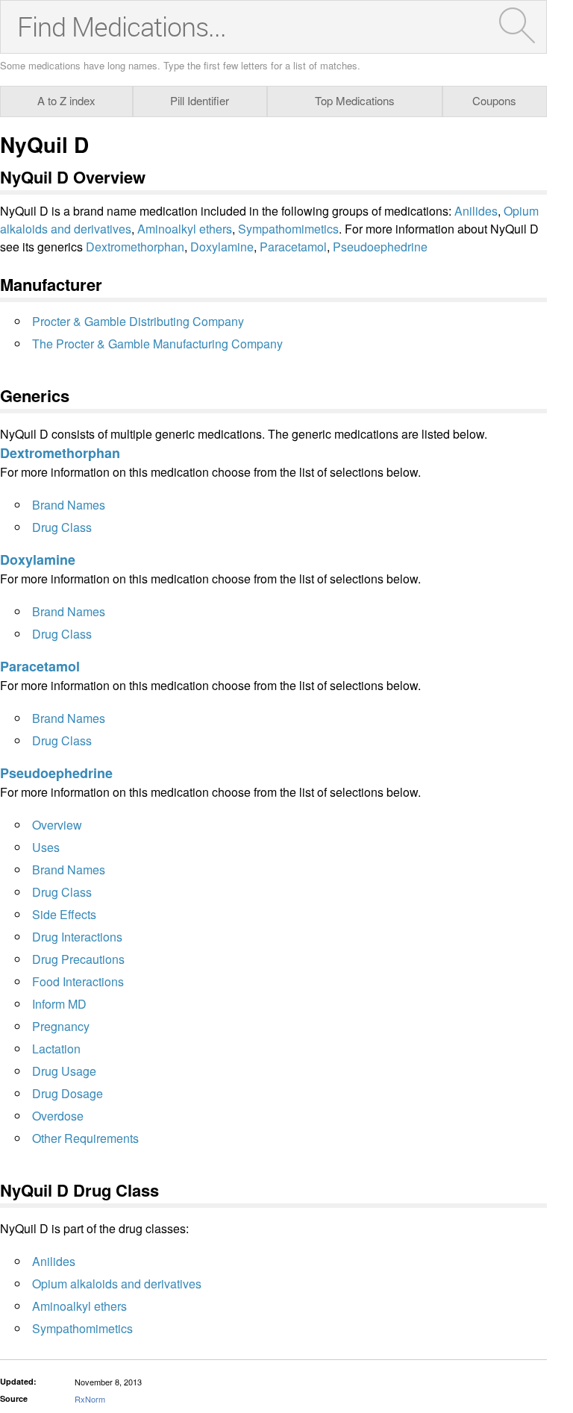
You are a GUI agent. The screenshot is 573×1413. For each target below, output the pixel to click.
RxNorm (90, 1399)
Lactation (56, 1048)
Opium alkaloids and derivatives (116, 1283)
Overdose (58, 1115)
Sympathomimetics (288, 228)
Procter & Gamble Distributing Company (138, 321)
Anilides (476, 210)
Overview (57, 824)
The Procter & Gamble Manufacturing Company (157, 343)
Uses (46, 847)
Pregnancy (61, 1026)
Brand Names (68, 504)
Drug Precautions (78, 959)
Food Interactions (78, 981)
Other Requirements (85, 1138)
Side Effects (64, 914)
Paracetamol (293, 246)
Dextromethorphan (135, 246)
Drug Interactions (77, 936)
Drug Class (62, 527)
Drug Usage (64, 1071)
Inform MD (59, 1003)
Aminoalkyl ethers (184, 228)
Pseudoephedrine (380, 246)
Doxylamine (222, 246)
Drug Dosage (67, 1093)
